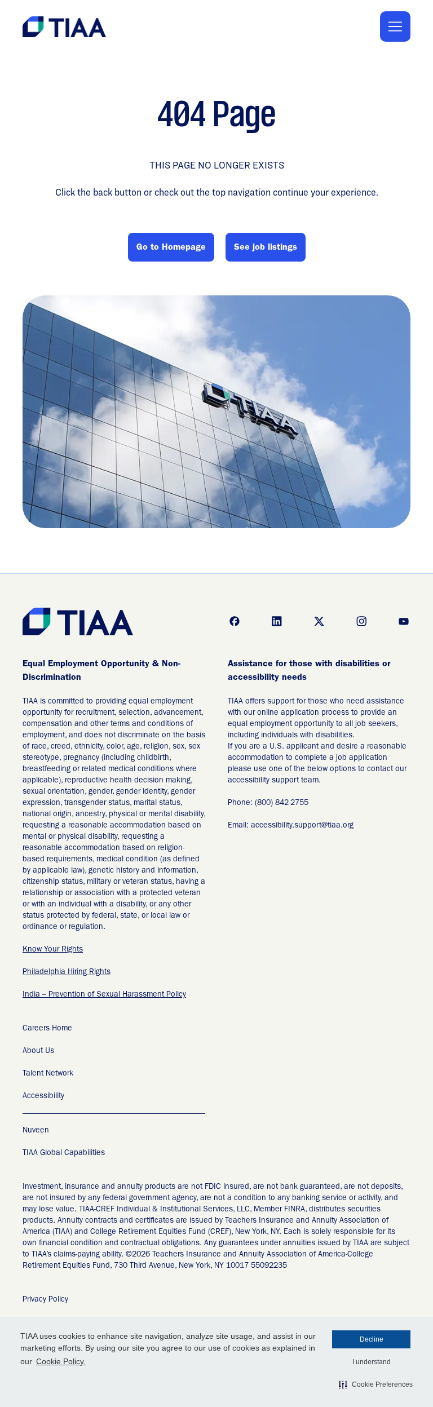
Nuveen (36, 1131)
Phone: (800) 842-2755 (268, 803)
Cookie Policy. (61, 1361)
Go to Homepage (171, 248)
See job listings (265, 248)
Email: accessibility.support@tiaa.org (291, 826)
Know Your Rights (53, 950)
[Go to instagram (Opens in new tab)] (361, 621)
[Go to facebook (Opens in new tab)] (234, 621)
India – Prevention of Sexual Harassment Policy (104, 995)
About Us (38, 1051)
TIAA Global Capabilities (64, 1153)
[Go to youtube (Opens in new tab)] (403, 621)
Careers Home (47, 1029)
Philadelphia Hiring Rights (67, 972)
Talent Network (48, 1074)
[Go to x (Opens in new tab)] (319, 621)
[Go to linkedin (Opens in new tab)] (277, 621)
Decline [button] (371, 1339)
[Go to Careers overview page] (65, 26)
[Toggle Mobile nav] (395, 26)
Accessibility (43, 1096)
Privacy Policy (45, 1300)
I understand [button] (371, 1362)
